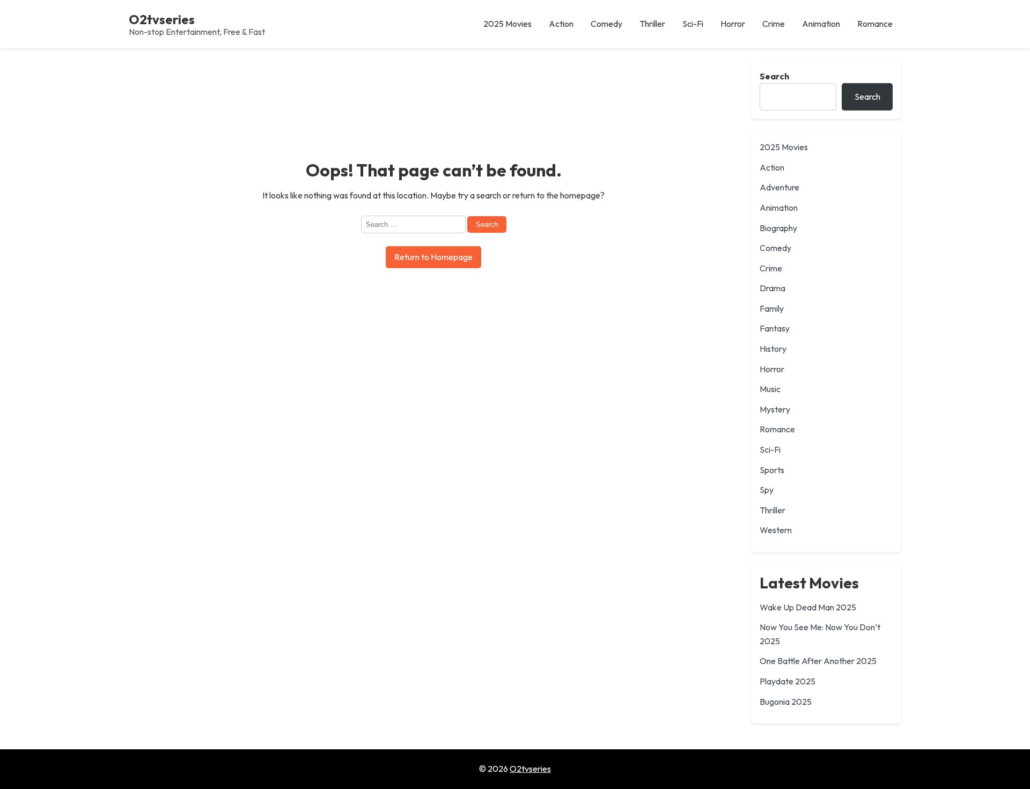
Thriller (772, 510)
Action (772, 167)
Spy (767, 489)
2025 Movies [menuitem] (507, 23)
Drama (772, 288)
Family (772, 308)
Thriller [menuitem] (652, 23)
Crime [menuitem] (773, 23)
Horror (772, 369)
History (773, 348)
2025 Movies (784, 147)
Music (770, 389)
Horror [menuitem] (732, 23)
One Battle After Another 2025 (818, 660)
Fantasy (775, 328)
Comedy (775, 247)
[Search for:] (414, 223)
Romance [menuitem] (875, 23)
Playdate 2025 (787, 681)
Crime (771, 268)
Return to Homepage (433, 257)
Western (776, 530)
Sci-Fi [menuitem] (692, 23)
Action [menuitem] (561, 23)
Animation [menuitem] (821, 23)
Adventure (779, 187)
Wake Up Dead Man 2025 (808, 607)
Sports (772, 469)
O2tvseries (162, 19)
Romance (777, 429)
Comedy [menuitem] (606, 23)
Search (774, 76)
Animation (779, 207)
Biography (778, 228)
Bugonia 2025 (786, 701)
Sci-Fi (770, 449)
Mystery (775, 409)
